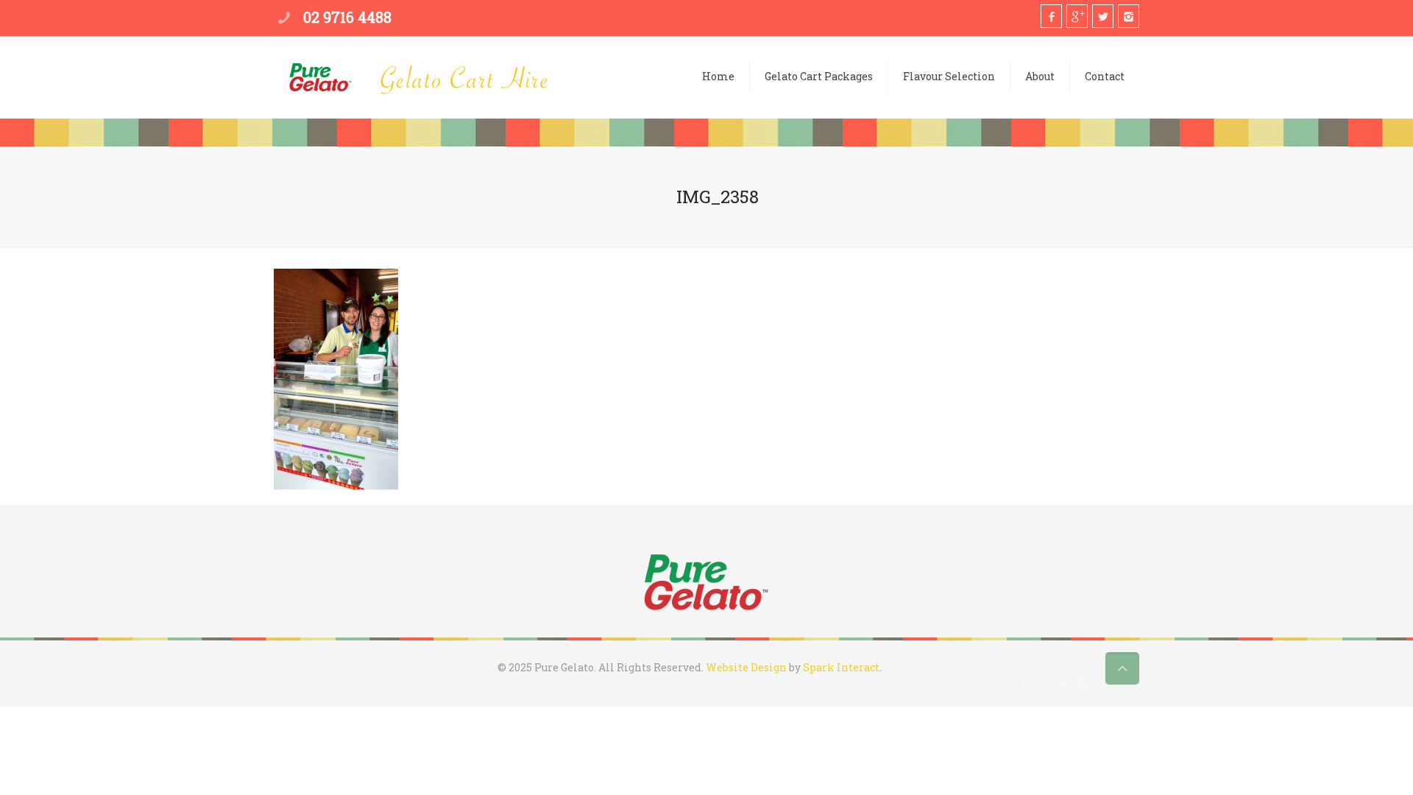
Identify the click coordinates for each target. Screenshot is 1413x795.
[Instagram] (1128, 16)
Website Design (746, 667)
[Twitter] (1102, 16)
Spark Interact (841, 667)
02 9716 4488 (347, 16)
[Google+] (1077, 16)
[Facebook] (1051, 16)
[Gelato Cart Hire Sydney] (419, 84)
